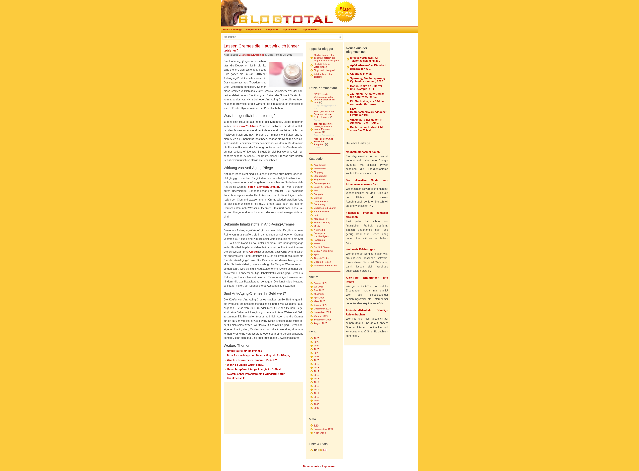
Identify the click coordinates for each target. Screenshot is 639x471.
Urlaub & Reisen (322, 261)
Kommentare (323, 429)
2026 (316, 338)
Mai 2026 (319, 294)
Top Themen (290, 29)
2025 (316, 342)
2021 (316, 356)
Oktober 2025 (321, 316)
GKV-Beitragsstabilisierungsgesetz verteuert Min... (368, 112)
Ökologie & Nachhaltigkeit (321, 235)
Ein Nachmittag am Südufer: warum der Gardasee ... (368, 103)
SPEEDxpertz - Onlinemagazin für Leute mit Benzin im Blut (324, 98)
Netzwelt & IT (321, 230)
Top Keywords (311, 29)
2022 (316, 353)
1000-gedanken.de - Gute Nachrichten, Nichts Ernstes (324, 114)
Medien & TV (320, 219)
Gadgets (318, 194)
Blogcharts (272, 29)
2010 (316, 397)
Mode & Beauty (322, 222)
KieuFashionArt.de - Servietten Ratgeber (324, 141)
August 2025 (320, 323)
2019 (316, 364)
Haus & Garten (321, 211)
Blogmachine (253, 29)
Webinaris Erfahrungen (360, 249)
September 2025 (322, 319)
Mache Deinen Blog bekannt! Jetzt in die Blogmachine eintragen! (326, 58)
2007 (316, 408)
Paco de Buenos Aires (324, 135)
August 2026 (320, 283)
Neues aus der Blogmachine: (356, 49)
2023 (316, 349)
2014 (316, 382)
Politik (317, 243)
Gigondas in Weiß (361, 73)
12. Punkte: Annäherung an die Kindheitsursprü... (367, 95)
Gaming (318, 198)
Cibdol (253, 251)
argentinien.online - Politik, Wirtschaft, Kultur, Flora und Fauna (324, 127)
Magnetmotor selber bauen (363, 152)
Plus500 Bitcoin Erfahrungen (322, 65)
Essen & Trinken (322, 187)
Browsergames (322, 183)
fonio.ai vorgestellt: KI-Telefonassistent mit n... (365, 59)
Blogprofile (319, 179)
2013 (316, 386)
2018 (316, 367)
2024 (316, 345)
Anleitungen (320, 165)
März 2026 (319, 301)
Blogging (318, 172)
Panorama (319, 239)
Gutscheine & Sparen (325, 208)
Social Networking (323, 250)
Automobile (320, 168)
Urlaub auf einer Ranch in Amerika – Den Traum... (366, 121)
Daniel (317, 147)
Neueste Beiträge (232, 29)
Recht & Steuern (322, 247)
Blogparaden (320, 176)
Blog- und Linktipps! (324, 70)
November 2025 (322, 312)
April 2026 (319, 297)
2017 (316, 371)
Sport (317, 254)
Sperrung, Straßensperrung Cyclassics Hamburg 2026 (367, 80)
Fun (316, 190)
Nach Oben (320, 432)
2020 (316, 360)
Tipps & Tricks (321, 258)
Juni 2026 (319, 290)
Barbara (317, 120)
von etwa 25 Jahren (245, 126)
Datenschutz (311, 466)
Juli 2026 (318, 286)
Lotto (316, 215)
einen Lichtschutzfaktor (263, 186)
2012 (316, 389)
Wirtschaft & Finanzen (325, 265)
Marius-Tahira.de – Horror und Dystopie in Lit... (366, 87)
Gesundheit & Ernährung (251, 55)
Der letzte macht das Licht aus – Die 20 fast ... (366, 129)
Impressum (329, 466)
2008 (316, 404)
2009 (316, 400)
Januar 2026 (320, 305)
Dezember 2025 (322, 308)
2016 (316, 375)
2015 (316, 378)
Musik (317, 226)
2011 (316, 393)
